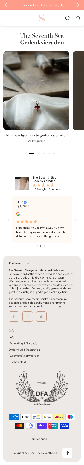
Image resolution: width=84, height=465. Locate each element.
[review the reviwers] (18, 215)
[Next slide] (78, 5)
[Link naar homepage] (42, 388)
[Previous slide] (6, 5)
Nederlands (39, 439)
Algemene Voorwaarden (24, 356)
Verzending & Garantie (23, 343)
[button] (31, 153)
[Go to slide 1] (37, 245)
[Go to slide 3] (44, 245)
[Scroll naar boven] (67, 453)
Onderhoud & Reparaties (24, 350)
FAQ (11, 337)
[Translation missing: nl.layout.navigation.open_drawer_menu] (6, 18)
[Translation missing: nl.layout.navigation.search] (67, 18)
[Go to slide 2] (40, 246)
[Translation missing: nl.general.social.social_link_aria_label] (14, 316)
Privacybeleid (17, 362)
